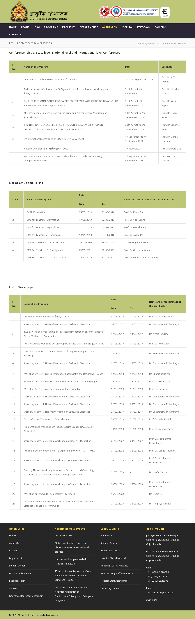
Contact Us (15, 588)
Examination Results (111, 550)
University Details (110, 588)
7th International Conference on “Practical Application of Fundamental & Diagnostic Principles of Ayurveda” (74, 594)
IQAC (37, 27)
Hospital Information (20, 573)
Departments (89, 27)
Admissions (106, 535)
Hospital (127, 27)
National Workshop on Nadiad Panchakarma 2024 (70, 561)
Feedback (143, 27)
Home (13, 27)
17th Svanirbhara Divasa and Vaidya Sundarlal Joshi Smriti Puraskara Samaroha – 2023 (73, 575)
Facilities (68, 27)
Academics (109, 27)
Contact (15, 34)
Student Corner (17, 565)
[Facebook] (171, 615)
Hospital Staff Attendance (114, 580)
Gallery (159, 27)
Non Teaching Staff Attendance (117, 573)
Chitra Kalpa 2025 (64, 535)
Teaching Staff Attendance (114, 565)
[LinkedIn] (177, 615)
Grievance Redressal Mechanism (26, 595)
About (25, 27)
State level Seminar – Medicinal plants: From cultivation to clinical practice (72, 547)
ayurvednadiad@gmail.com (160, 592)
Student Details (109, 542)
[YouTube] (183, 615)
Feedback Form (17, 580)
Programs (51, 27)
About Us (14, 542)
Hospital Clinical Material (113, 558)
